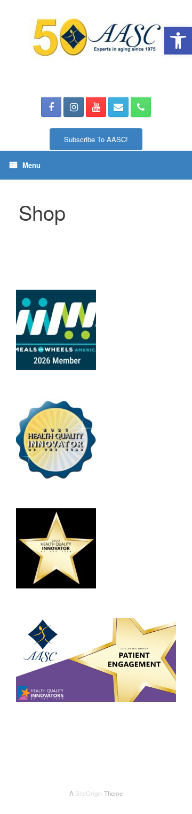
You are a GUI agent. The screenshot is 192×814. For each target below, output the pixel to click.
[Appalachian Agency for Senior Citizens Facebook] (51, 107)
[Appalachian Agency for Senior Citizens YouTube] (96, 107)
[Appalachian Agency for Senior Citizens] (96, 41)
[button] (178, 41)
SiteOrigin (88, 793)
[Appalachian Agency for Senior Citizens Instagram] (73, 107)
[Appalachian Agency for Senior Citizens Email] (118, 107)
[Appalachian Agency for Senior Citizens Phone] (141, 107)
